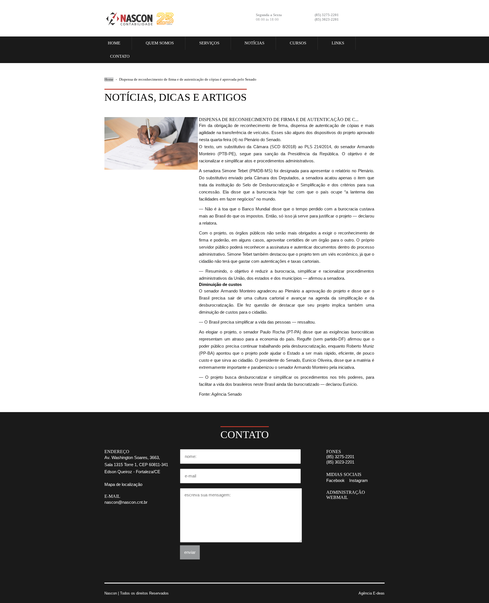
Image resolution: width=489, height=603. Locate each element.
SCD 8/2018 (283, 147)
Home (114, 43)
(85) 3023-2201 (340, 462)
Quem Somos (160, 43)
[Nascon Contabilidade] (139, 18)
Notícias (254, 43)
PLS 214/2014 (317, 147)
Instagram (374, 18)
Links (338, 43)
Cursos (298, 43)
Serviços (209, 43)
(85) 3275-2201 (340, 457)
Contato (120, 56)
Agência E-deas (372, 593)
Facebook (359, 18)
